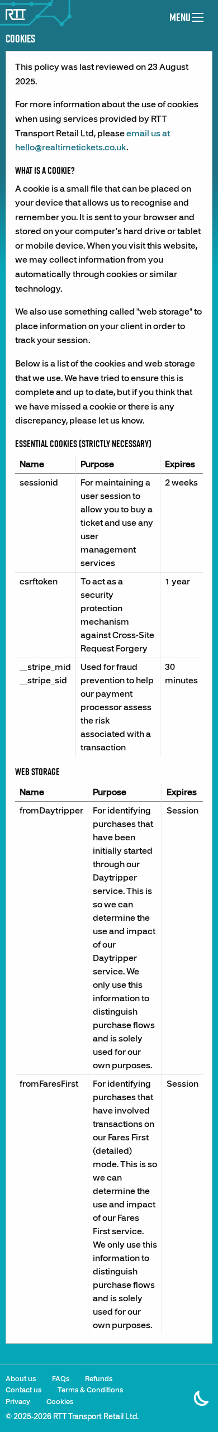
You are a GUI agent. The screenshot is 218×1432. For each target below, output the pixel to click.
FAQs (60, 1378)
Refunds (98, 1378)
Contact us (23, 1390)
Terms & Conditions (90, 1390)
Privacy (18, 1401)
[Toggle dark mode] (201, 1391)
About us (21, 1378)
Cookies (59, 1401)
